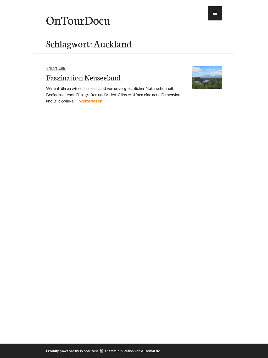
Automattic (150, 351)
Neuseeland (56, 68)
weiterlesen (90, 100)
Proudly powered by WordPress (72, 351)
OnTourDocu (78, 20)
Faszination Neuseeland (83, 77)
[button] (215, 13)
